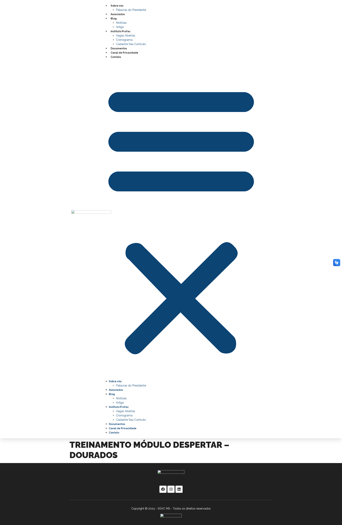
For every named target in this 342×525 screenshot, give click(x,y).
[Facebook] (163, 489)
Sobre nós (117, 5)
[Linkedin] (179, 489)
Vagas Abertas (125, 35)
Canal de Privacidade (124, 52)
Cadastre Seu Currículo (131, 44)
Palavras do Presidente (131, 10)
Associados (118, 14)
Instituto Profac (120, 31)
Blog (114, 18)
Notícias (121, 22)
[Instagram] (171, 489)
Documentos (119, 48)
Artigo (120, 27)
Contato (116, 57)
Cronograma (124, 39)
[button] (181, 219)
